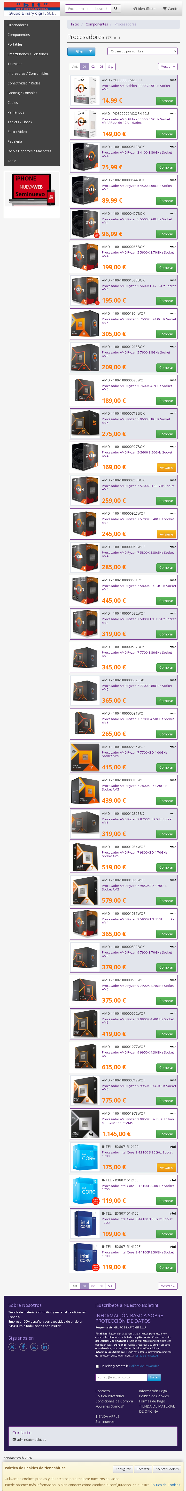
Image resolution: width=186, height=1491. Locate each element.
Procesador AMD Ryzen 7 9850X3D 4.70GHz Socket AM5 (134, 887)
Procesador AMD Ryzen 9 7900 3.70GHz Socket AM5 (137, 954)
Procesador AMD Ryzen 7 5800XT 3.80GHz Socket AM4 (139, 621)
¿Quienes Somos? (109, 1406)
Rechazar (143, 1469)
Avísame (166, 467)
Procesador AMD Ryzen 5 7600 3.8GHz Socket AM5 (136, 354)
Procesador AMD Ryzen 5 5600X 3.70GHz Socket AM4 (138, 254)
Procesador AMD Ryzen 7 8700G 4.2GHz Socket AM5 (137, 821)
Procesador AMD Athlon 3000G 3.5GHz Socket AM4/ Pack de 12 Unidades (136, 121)
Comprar (166, 101)
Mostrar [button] (166, 67)
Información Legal (153, 1391)
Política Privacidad (109, 1396)
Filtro (79, 51)
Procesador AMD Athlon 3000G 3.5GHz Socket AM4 (136, 87)
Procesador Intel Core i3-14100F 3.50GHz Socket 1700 (138, 1254)
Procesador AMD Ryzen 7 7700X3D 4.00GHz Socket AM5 (134, 754)
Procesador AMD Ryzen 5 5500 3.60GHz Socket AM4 (137, 221)
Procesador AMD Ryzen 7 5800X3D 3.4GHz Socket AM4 (139, 588)
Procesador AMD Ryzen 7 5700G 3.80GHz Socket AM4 (138, 488)
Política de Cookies (165, 1485)
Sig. (110, 67)
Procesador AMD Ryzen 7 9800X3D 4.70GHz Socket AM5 (134, 854)
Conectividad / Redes (24, 83)
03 (101, 67)
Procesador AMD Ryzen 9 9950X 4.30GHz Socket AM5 (138, 1054)
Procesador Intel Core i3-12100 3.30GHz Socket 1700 (137, 1154)
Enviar (154, 1377)
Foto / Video (17, 131)
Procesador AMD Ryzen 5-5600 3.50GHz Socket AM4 (137, 454)
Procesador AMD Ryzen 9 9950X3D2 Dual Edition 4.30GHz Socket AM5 (138, 1121)
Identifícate (146, 8)
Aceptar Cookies (167, 1469)
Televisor (15, 63)
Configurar (123, 1469)
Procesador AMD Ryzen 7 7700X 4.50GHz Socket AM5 (138, 721)
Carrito (172, 8)
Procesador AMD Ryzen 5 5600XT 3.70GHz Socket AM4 (139, 288)
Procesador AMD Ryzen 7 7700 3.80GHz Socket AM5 (137, 654)
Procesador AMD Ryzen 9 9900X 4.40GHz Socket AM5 (138, 1021)
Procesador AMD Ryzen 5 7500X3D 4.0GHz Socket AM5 (139, 321)
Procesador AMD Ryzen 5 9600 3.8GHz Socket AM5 (136, 421)
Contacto (102, 1391)
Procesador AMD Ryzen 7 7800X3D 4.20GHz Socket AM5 (134, 787)
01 (84, 67)
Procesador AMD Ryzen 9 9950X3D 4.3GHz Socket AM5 (139, 1088)
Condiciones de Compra (114, 1401)
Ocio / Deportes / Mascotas (29, 151)
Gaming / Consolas (22, 93)
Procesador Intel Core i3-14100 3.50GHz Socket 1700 (137, 1221)
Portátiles (15, 44)
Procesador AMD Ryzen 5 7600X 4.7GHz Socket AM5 (137, 388)
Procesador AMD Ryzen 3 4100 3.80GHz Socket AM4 (137, 154)
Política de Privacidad (146, 1355)
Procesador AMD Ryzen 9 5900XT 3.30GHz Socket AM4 (139, 921)
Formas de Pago (152, 1401)
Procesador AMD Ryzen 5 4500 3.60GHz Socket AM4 (137, 187)
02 (93, 67)
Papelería (15, 141)
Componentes (19, 34)
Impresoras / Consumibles (28, 73)
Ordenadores (18, 25)
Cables (13, 102)
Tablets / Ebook (20, 122)
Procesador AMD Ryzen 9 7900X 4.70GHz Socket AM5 (138, 987)
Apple (12, 160)
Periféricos (16, 112)
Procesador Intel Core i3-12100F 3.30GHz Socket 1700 (138, 1188)
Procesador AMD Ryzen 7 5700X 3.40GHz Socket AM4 (138, 521)
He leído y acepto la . (130, 1366)
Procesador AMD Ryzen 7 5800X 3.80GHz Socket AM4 (138, 554)
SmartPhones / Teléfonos (28, 54)
